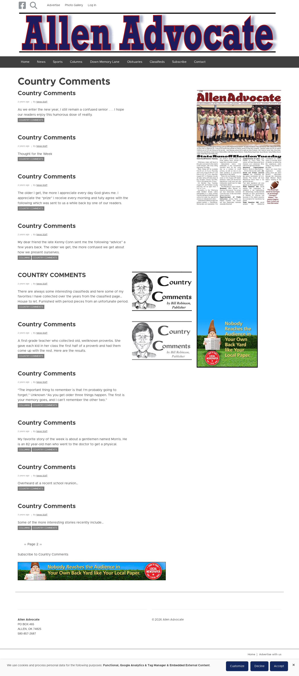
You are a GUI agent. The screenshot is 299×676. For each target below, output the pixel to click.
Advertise (53, 5)
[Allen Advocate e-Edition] (239, 145)
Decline (259, 666)
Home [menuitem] (25, 61)
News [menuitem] (41, 61)
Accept (279, 666)
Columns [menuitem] (76, 61)
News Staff (41, 102)
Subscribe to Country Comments (43, 554)
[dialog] (149, 667)
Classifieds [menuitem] (157, 61)
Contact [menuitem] (200, 61)
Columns (24, 258)
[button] (33, 5)
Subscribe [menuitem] (179, 61)
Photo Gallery (74, 5)
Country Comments (31, 120)
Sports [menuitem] (57, 61)
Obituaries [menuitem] (134, 61)
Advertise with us (270, 654)
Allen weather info (267, 221)
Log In (92, 5)
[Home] (148, 31)
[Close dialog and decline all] (293, 663)
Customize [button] (237, 666)
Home (251, 654)
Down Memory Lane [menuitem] (104, 61)
